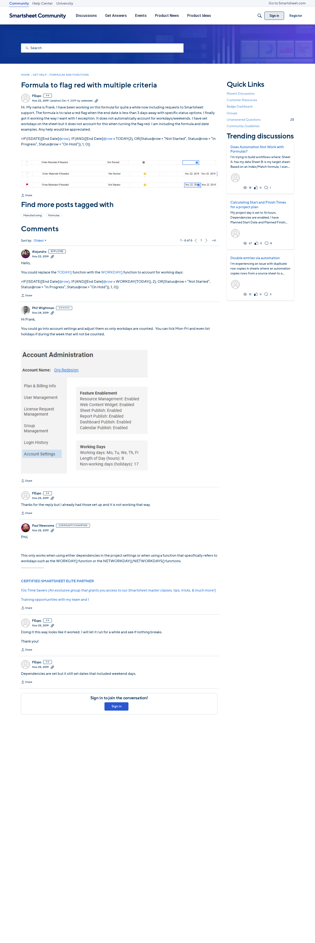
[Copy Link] (96, 101)
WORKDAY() (112, 272)
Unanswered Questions (260, 119)
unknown (87, 100)
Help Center (42, 3)
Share (26, 195)
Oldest (39, 240)
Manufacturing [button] (32, 215)
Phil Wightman (43, 308)
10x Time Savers (118, 590)
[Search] (260, 16)
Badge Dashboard (239, 106)
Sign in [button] (117, 706)
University (64, 3)
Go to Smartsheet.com (287, 3)
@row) (64, 138)
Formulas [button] (53, 215)
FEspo (36, 96)
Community (19, 3)
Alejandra (39, 252)
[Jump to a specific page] (213, 240)
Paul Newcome (43, 526)
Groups (232, 113)
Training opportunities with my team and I (55, 599)
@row (108, 138)
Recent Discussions (241, 93)
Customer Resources (242, 100)
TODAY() (64, 272)
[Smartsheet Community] (37, 16)
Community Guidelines (243, 126)
